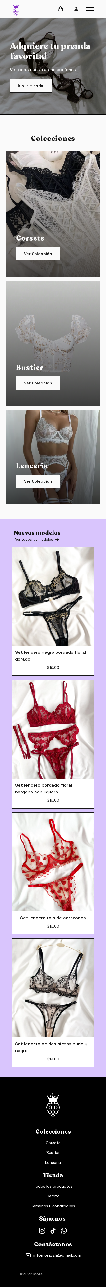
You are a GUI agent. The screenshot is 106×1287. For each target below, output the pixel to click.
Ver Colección (38, 253)
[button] (90, 9)
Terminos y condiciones (53, 1205)
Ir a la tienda (31, 85)
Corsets (53, 1142)
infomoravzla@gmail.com (57, 1255)
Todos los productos (53, 1186)
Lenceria (53, 1162)
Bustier (53, 1152)
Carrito (53, 1196)
